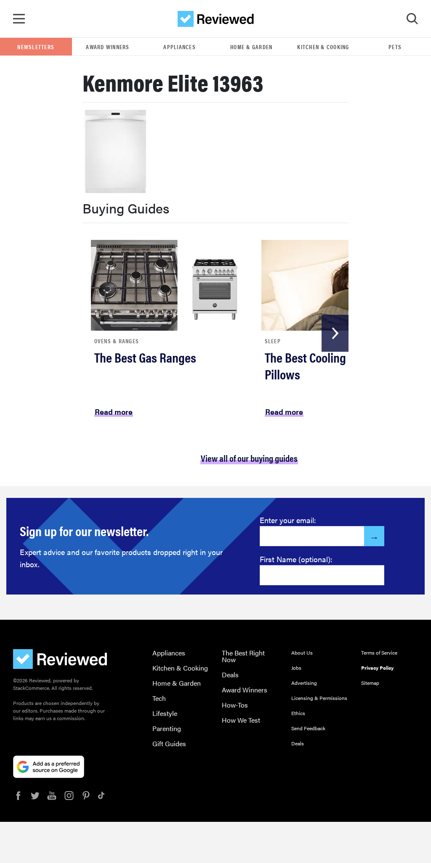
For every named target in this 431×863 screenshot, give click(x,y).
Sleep (273, 341)
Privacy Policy (377, 667)
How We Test (241, 720)
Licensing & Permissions (319, 698)
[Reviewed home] (216, 19)
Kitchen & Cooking (323, 46)
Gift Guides (169, 743)
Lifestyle (164, 713)
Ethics (298, 713)
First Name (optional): (296, 559)
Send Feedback (308, 728)
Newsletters (35, 46)
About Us (302, 652)
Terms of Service (379, 652)
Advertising (304, 683)
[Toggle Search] (412, 19)
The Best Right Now (243, 656)
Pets (395, 46)
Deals (230, 674)
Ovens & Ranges (116, 341)
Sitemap (370, 683)
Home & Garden (251, 46)
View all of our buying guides (249, 457)
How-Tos (235, 705)
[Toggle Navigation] (19, 19)
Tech (159, 698)
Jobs (296, 667)
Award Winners (107, 46)
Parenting (166, 728)
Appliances (179, 46)
